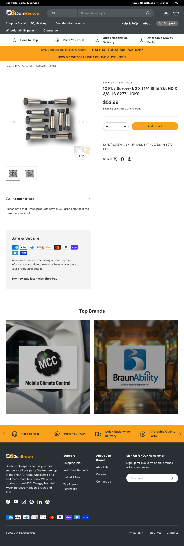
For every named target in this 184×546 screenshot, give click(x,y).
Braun (106, 82)
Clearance (50, 30)
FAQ (175, 2)
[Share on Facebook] (122, 159)
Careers (101, 474)
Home (9, 66)
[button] (176, 13)
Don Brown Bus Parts (24, 532)
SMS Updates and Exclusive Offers (63, 50)
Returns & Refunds (75, 470)
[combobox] (100, 13)
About (147, 23)
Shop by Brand (16, 23)
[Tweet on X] (115, 159)
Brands (164, 2)
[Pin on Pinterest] (129, 159)
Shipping (108, 108)
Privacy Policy (136, 532)
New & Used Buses (143, 2)
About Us (102, 467)
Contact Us (103, 481)
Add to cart (155, 126)
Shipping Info (71, 463)
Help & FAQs (130, 23)
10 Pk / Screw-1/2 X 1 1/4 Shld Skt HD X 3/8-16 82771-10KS (36, 66)
